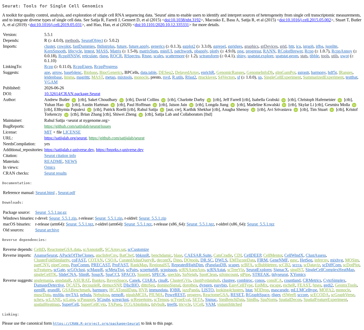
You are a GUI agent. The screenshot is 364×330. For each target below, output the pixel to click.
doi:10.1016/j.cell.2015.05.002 (305, 20)
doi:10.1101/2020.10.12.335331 (162, 24)
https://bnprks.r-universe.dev (120, 149)
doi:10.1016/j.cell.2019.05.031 (56, 24)
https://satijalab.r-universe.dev (69, 149)
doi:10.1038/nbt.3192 (182, 20)
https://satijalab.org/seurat (65, 138)
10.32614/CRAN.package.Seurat (72, 93)
